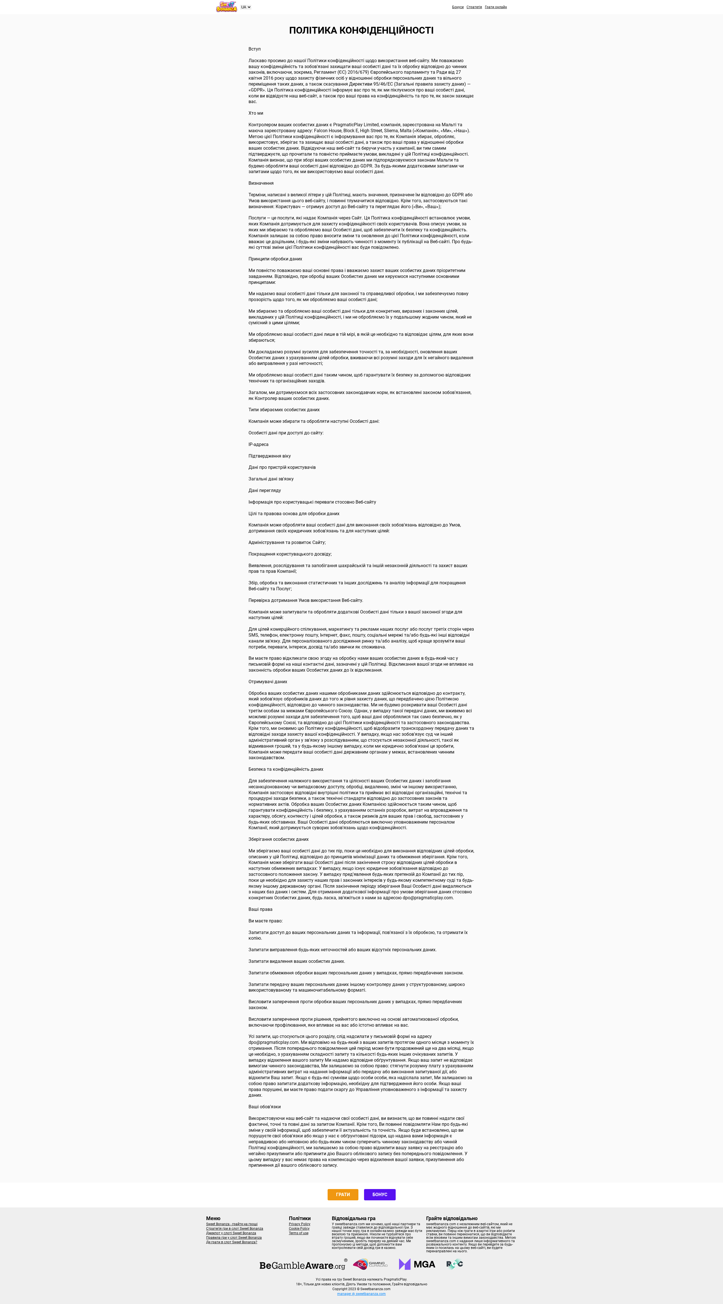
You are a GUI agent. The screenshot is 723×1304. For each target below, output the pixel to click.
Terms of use (298, 1233)
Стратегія (474, 7)
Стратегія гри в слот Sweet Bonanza (234, 1229)
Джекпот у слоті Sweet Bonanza (231, 1233)
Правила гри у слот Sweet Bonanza (234, 1238)
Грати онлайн (496, 7)
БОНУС (380, 1194)
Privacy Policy (299, 1224)
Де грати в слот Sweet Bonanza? (231, 1242)
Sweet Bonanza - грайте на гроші (232, 1224)
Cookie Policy (299, 1229)
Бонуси (458, 7)
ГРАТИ (343, 1194)
